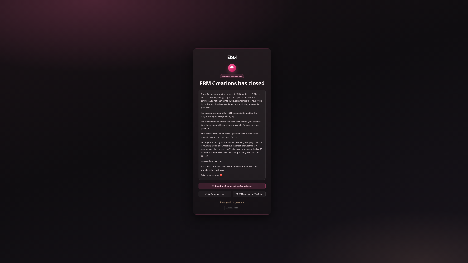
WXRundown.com (216, 194)
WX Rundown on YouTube (250, 194)
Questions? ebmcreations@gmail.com (233, 186)
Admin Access (232, 208)
